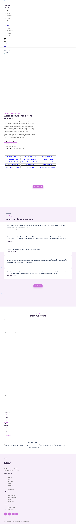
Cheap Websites (30, 164)
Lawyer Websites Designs (47, 164)
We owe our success (20, 126)
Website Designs (30, 167)
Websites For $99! (7, 463)
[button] (38, 285)
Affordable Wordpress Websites (29, 162)
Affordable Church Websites (12, 164)
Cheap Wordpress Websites (47, 167)
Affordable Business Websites (48, 162)
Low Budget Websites (30, 159)
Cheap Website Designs (30, 156)
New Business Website (13, 162)
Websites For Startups (13, 156)
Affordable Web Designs (12, 159)
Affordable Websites (47, 156)
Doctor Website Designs (12, 167)
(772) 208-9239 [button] (38, 186)
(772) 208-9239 (5, 45)
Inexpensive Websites (47, 159)
